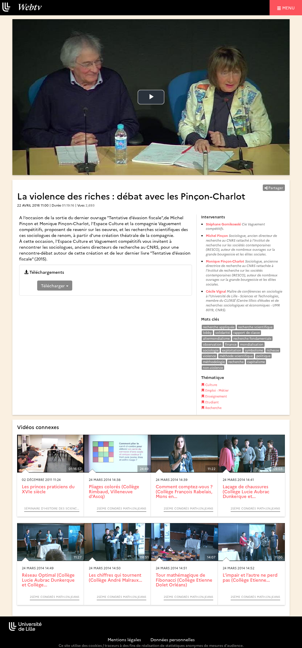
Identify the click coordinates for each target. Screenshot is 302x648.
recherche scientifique (255, 327)
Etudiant (211, 402)
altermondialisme (216, 338)
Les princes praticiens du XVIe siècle (48, 488)
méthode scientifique (236, 356)
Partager (275, 187)
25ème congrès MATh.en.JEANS (121, 508)
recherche (236, 362)
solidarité (222, 332)
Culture (210, 384)
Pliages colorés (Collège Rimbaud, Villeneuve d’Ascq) (114, 491)
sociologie (211, 350)
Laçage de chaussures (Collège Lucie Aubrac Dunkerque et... (246, 491)
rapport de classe (246, 332)
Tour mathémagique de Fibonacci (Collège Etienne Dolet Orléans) (184, 580)
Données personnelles (172, 639)
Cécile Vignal (216, 291)
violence (209, 356)
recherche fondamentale (252, 338)
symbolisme (254, 350)
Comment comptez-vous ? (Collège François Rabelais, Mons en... (184, 491)
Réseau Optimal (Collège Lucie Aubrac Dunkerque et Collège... (48, 580)
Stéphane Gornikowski (224, 224)
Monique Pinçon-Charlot (225, 261)
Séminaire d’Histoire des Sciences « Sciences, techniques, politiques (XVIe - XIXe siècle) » (51, 508)
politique (263, 356)
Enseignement (215, 396)
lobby (207, 332)
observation (212, 344)
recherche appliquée (218, 327)
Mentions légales (124, 639)
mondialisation (251, 344)
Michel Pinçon (217, 235)
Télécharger (53, 285)
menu (289, 7)
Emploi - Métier (216, 390)
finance (231, 344)
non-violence (213, 367)
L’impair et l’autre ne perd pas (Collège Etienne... (250, 577)
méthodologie (214, 362)
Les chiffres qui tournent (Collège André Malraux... (115, 577)
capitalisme (256, 362)
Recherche (212, 407)
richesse (273, 350)
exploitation (231, 350)
